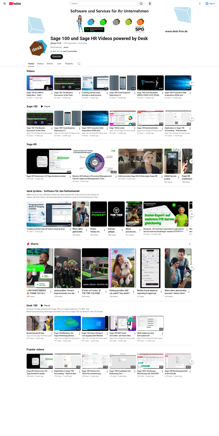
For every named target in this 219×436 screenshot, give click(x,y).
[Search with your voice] (149, 3)
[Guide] (4, 3)
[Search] (141, 3)
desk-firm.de (57, 51)
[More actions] (51, 93)
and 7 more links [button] (70, 51)
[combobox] (104, 3)
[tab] (31, 64)
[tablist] (109, 64)
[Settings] (199, 3)
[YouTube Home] (15, 3)
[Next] (191, 82)
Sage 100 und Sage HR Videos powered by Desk (43, 133)
